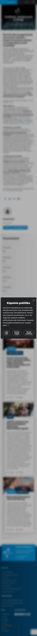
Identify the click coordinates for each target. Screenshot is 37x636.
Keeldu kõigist (16, 333)
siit (8, 325)
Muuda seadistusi (28, 333)
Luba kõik (6, 333)
